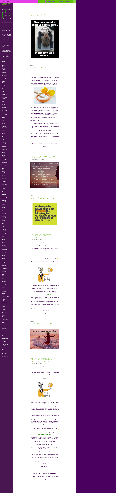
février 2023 (4, 124)
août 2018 (3, 203)
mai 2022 (3, 137)
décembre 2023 (4, 110)
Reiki (2, 335)
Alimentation (4, 299)
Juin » (10, 18)
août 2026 (3, 63)
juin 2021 (3, 153)
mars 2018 (3, 210)
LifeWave (3, 316)
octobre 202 (4, 284)
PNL (2, 329)
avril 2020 (3, 174)
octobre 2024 (4, 95)
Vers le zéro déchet (41, 67)
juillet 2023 (3, 117)
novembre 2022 (4, 129)
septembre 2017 (4, 219)
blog (39, 1)
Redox (3, 332)
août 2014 (3, 272)
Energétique (4, 310)
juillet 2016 (3, 239)
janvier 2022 (4, 143)
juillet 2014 (3, 274)
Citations (32, 12)
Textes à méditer (4, 341)
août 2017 (3, 220)
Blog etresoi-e (5, 1)
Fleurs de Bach (4, 312)
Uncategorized (4, 342)
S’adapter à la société (68, 1)
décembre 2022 (4, 127)
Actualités (3, 297)
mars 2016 (3, 245)
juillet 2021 (3, 152)
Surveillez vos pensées (42, 323)
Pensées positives (4, 328)
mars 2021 (3, 158)
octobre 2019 (4, 182)
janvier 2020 (4, 178)
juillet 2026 (3, 65)
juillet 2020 (3, 169)
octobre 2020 (4, 165)
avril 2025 (3, 87)
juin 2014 (3, 275)
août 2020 (3, 168)
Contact (43, 1)
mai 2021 (3, 155)
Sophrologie (4, 339)
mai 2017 (3, 224)
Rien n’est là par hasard (43, 157)
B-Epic (3, 300)
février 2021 (4, 159)
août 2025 (3, 81)
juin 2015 (3, 258)
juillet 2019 (3, 187)
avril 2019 (3, 191)
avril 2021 (3, 156)
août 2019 (3, 185)
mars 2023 (3, 123)
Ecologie (32, 65)
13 (2, 13)
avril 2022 (3, 139)
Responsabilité (60, 1)
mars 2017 (3, 227)
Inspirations (4, 313)
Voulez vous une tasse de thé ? (6, 30)
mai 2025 (3, 85)
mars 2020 (3, 175)
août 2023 (3, 116)
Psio (2, 331)
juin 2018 (3, 206)
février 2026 (4, 72)
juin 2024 (3, 101)
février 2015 (4, 264)
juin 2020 (3, 171)
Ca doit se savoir (4, 302)
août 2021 (3, 150)
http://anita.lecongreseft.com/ (45, 294)
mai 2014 (3, 277)
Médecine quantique (5, 319)
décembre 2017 (4, 214)
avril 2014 (3, 278)
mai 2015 (3, 259)
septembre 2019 (4, 184)
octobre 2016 (4, 235)
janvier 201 (3, 287)
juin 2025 (3, 84)
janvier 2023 (4, 126)
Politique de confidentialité (51, 1)
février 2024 (4, 107)
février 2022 (4, 142)
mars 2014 (3, 280)
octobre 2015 (4, 252)
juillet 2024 (3, 100)
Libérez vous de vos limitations (40, 236)
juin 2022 (3, 136)
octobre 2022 (4, 130)
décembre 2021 (4, 145)
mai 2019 (3, 190)
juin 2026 (3, 66)
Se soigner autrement (5, 338)
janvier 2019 (4, 195)
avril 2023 (3, 121)
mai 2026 (3, 68)
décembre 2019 (4, 179)
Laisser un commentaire (42, 17)
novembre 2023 (4, 111)
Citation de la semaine (42, 15)
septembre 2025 (4, 79)
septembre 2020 (4, 166)
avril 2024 (3, 104)
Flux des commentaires (5, 354)
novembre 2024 (4, 94)
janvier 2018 (4, 213)
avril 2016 (3, 243)
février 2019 (4, 194)
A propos (3, 293)
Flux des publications (5, 353)
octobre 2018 (4, 200)
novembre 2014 (4, 268)
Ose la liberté (4, 29)
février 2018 (4, 211)
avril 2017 (3, 226)
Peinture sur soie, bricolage (6, 326)
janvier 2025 (4, 91)
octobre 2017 (4, 217)
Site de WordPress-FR (5, 356)
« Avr (3, 18)
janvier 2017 (4, 230)
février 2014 (4, 281)
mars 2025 (3, 88)
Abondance (3, 294)
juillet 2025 (3, 82)
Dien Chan (3, 306)
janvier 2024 (4, 108)
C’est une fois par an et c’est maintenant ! (42, 360)
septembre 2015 (4, 253)
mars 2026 (3, 71)
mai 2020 (3, 172)
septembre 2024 (4, 97)
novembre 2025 (4, 76)
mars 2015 (3, 262)
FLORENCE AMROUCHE (6, 54)
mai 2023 (3, 120)
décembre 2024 (4, 92)
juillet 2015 (3, 256)
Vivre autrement (4, 345)
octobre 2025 (4, 78)
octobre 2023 (4, 113)
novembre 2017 (4, 216)
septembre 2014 (4, 271)
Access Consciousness (5, 296)
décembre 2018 (4, 197)
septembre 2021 (4, 149)
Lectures (3, 315)
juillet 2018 (3, 204)
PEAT (3, 325)
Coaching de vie (4, 305)
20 (2, 15)
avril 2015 (3, 261)
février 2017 (4, 229)
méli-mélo (3, 322)
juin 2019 (3, 188)
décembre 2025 (4, 75)
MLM (3, 323)
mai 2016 (3, 242)
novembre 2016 (4, 233)
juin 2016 (3, 240)
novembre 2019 (4, 181)
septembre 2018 (4, 201)
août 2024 (3, 98)
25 (9, 15)
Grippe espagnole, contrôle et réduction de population (6, 51)
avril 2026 (3, 69)
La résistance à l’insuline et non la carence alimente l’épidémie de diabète (6, 35)
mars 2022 (3, 140)
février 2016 (4, 246)
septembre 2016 (4, 236)
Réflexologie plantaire (5, 334)
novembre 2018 (4, 198)
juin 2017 (3, 223)
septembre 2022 (4, 132)
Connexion (3, 351)
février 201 (3, 285)
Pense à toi (7, 57)
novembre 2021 (4, 146)
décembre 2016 (4, 232)
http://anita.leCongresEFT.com (44, 434)
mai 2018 (3, 207)
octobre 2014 (4, 269)
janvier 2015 (4, 265)
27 (2, 16)
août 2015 (3, 255)
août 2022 (3, 133)
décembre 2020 (4, 162)
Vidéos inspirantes (5, 344)
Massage (3, 318)
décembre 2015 (4, 249)
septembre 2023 (4, 114)
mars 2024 (3, 105)
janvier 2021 (4, 161)
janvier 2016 (4, 248)
